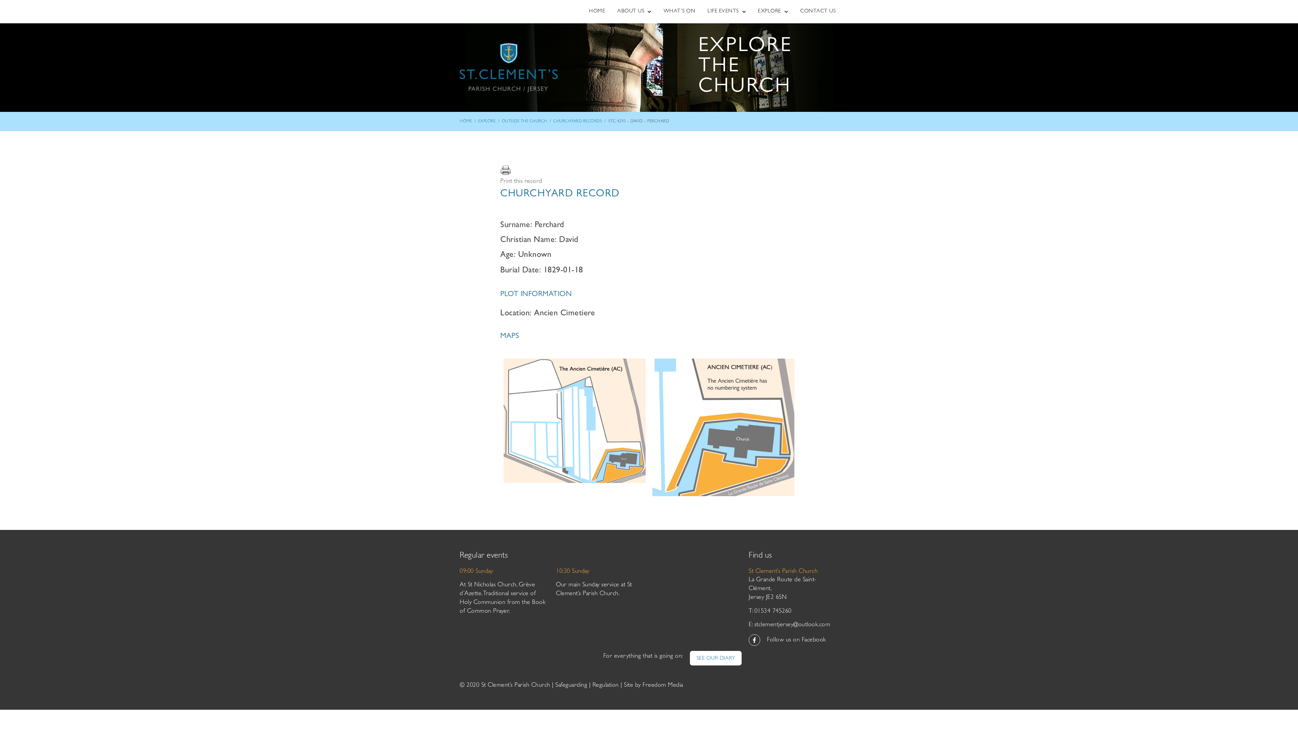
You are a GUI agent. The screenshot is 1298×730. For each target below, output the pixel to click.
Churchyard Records (577, 122)
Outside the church (524, 122)
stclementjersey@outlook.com (792, 625)
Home (466, 122)
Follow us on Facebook (796, 640)
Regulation (606, 686)
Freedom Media (663, 686)
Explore (487, 122)
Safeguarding (571, 686)
